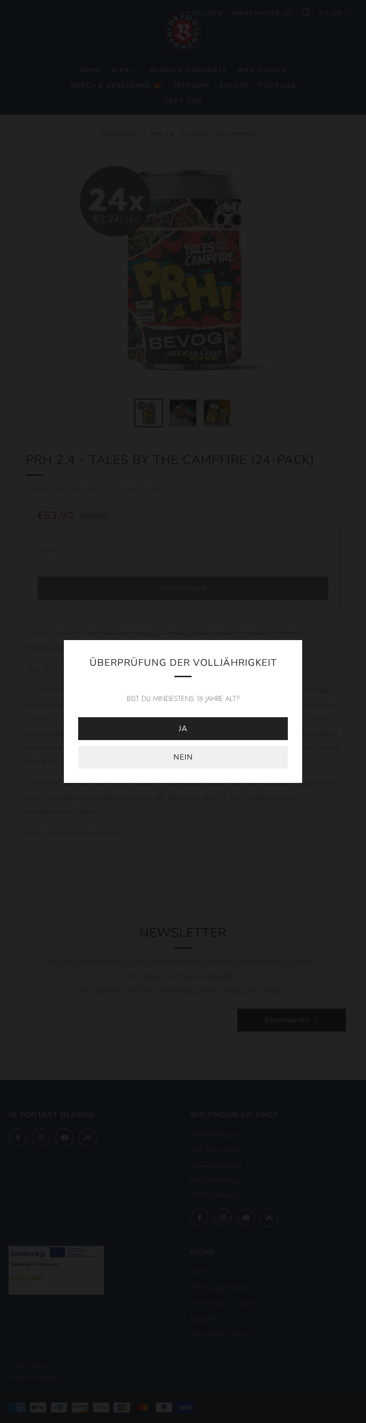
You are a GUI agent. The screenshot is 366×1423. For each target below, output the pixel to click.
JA (183, 728)
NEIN (183, 757)
